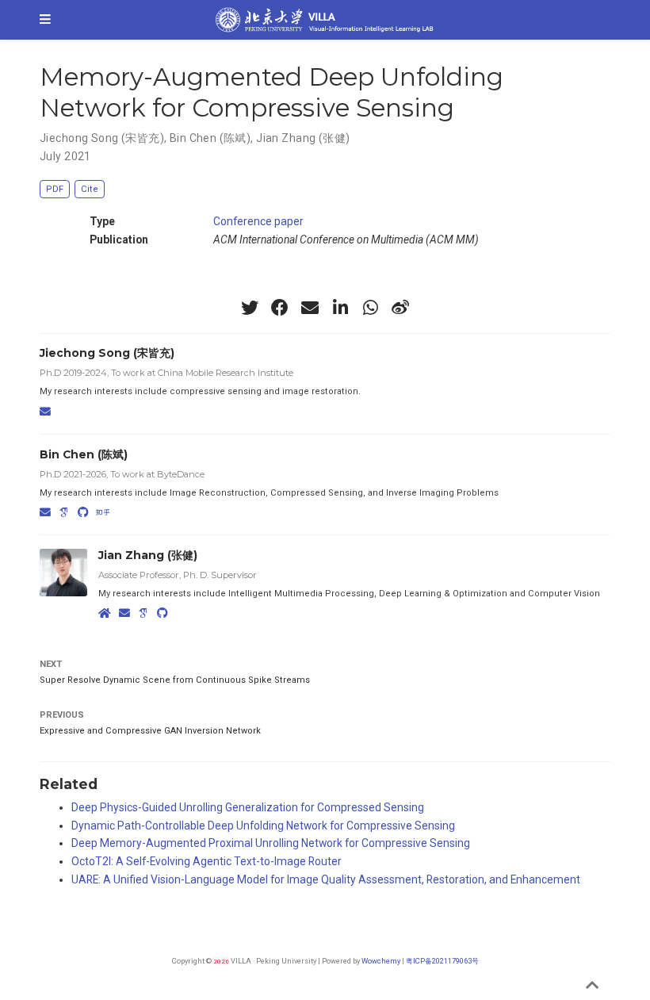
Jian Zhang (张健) (303, 138)
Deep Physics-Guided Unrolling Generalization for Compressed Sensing (247, 807)
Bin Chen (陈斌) (210, 138)
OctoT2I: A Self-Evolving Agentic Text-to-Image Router (206, 861)
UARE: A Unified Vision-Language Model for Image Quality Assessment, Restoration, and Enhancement (325, 879)
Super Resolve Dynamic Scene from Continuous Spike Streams (175, 680)
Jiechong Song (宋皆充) (102, 138)
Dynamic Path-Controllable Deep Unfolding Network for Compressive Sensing (263, 825)
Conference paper (258, 221)
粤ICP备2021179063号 (442, 960)
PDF (54, 189)
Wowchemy (380, 960)
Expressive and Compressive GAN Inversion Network (150, 731)
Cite (89, 189)
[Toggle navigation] (45, 19)
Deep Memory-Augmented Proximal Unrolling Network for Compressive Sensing (270, 843)
